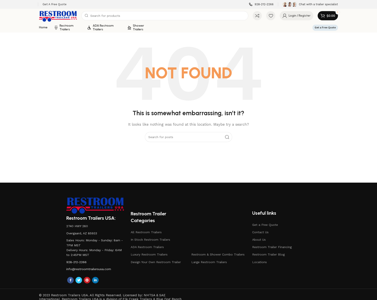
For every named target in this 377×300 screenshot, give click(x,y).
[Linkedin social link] (95, 280)
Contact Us (260, 232)
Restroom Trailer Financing (272, 247)
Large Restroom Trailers (209, 262)
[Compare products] (257, 15)
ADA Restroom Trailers (147, 247)
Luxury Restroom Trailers (149, 254)
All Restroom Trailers (146, 232)
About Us (259, 239)
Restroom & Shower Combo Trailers (218, 254)
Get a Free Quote (325, 27)
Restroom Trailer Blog (268, 254)
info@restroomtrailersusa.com (88, 269)
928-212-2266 (76, 262)
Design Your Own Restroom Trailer (156, 262)
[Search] (227, 137)
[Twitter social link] (78, 280)
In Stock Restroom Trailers (150, 239)
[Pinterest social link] (87, 280)
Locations (259, 262)
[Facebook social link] (70, 280)
